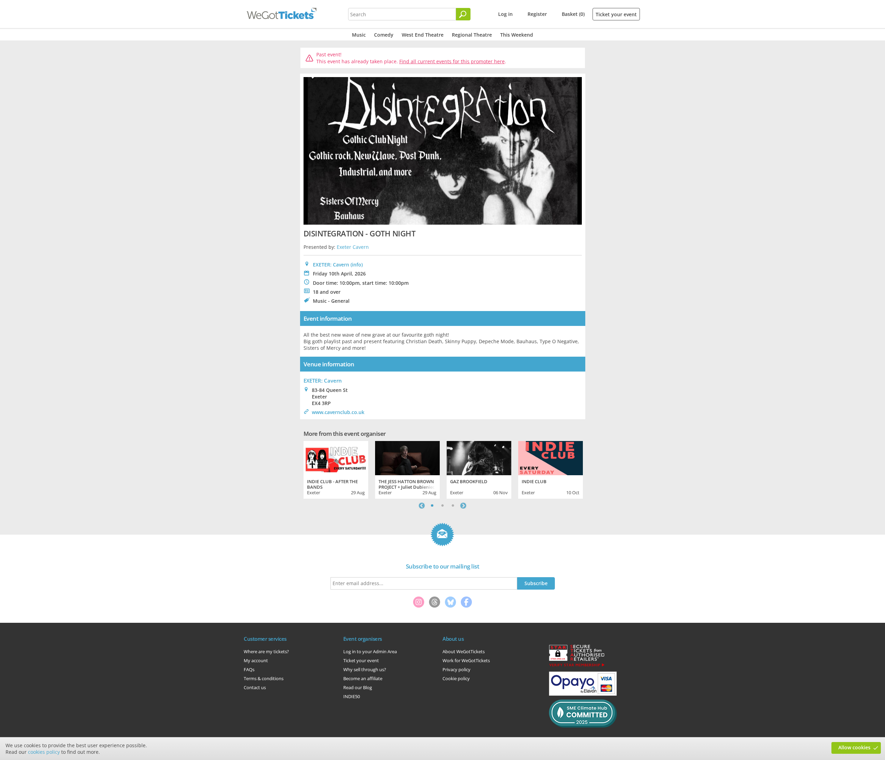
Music (359, 34)
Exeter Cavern (353, 247)
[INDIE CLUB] (550, 457)
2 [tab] (442, 505)
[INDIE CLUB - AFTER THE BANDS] (336, 457)
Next (463, 505)
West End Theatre (423, 34)
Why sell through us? (364, 669)
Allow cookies (854, 747)
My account (256, 660)
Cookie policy (456, 678)
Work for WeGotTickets (466, 660)
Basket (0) (573, 14)
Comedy (383, 34)
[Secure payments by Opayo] (583, 694)
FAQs (249, 669)
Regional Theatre (472, 34)
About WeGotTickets (463, 651)
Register (537, 14)
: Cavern (323, 380)
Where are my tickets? (266, 651)
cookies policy (44, 752)
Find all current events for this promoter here (452, 61)
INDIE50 (351, 696)
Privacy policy (456, 669)
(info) (357, 264)
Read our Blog (357, 687)
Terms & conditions (263, 678)
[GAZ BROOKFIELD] (479, 457)
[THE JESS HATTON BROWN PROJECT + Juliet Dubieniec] (407, 457)
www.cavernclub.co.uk (338, 412)
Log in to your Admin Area (370, 651)
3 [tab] (452, 505)
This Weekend (516, 34)
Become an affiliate (362, 678)
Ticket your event (616, 14)
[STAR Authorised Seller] (576, 666)
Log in (505, 14)
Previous (421, 505)
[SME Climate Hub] (583, 726)
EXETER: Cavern (331, 264)
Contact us (255, 687)
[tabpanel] (336, 469)
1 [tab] (432, 505)
